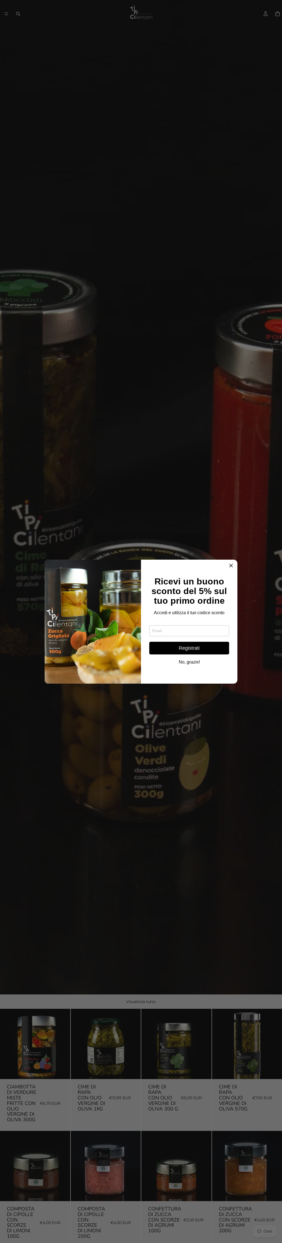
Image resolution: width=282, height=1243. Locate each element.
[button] (231, 566)
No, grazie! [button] (189, 662)
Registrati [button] (189, 648)
